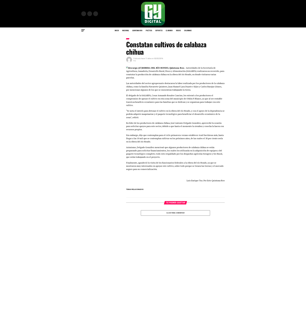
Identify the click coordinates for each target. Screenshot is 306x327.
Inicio (117, 30)
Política (149, 30)
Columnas (187, 30)
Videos (178, 30)
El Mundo (169, 30)
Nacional (125, 30)
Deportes (158, 30)
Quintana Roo (137, 30)
